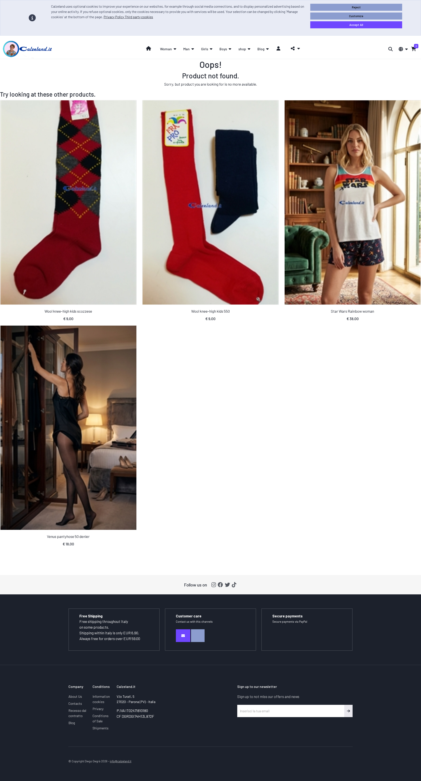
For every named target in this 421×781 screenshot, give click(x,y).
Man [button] (186, 49)
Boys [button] (223, 49)
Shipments (101, 728)
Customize (356, 16)
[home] (148, 48)
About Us (75, 696)
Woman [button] (166, 49)
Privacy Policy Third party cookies (128, 17)
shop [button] (242, 49)
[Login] (278, 48)
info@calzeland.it (120, 761)
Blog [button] (260, 49)
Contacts (75, 703)
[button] (294, 48)
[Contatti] (183, 635)
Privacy (98, 709)
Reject (356, 7)
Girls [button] (204, 49)
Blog (71, 723)
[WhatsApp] (198, 635)
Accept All (356, 25)
